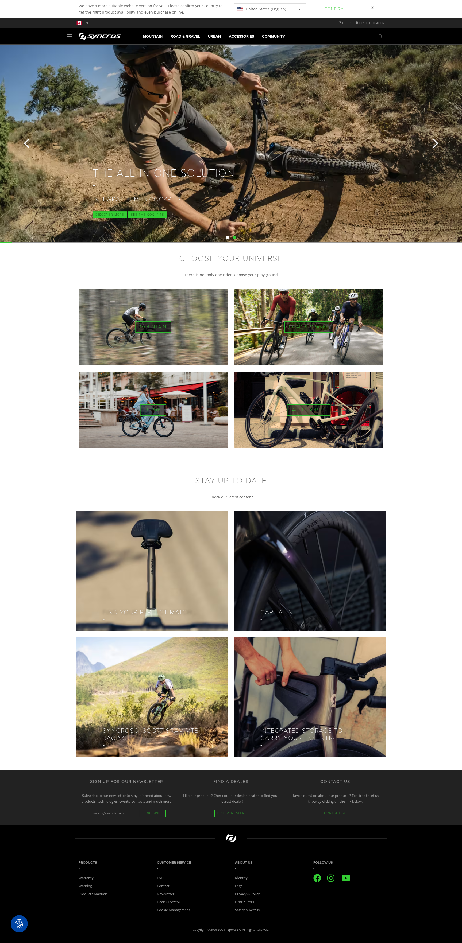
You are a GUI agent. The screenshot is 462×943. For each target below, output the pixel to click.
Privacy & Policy (247, 893)
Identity (241, 877)
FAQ (160, 877)
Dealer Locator (168, 901)
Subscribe (153, 813)
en (86, 23)
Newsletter (165, 893)
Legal (239, 885)
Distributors (244, 901)
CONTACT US (335, 813)
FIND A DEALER (230, 813)
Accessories (241, 36)
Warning (85, 885)
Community (273, 36)
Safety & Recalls (247, 909)
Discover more (109, 214)
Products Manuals (93, 893)
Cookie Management (173, 909)
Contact (163, 885)
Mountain (153, 36)
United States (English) (265, 8)
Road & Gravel (185, 36)
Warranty (86, 877)
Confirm (334, 9)
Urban (214, 36)
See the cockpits (147, 214)
